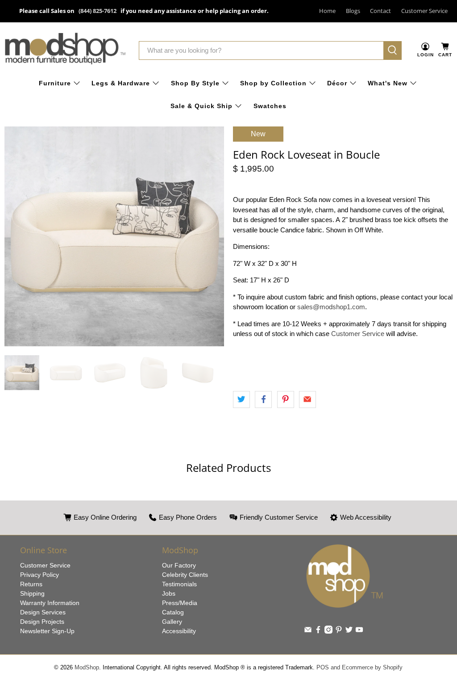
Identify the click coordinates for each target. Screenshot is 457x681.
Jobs (168, 593)
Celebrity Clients (185, 574)
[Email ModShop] (308, 631)
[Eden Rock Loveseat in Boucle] (114, 236)
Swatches (270, 105)
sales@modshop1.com (331, 307)
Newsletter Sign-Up (47, 631)
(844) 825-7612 (97, 11)
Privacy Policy (39, 574)
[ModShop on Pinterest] (339, 631)
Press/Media (179, 602)
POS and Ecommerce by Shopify (359, 667)
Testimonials (179, 584)
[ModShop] (65, 50)
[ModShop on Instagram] (328, 631)
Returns (31, 584)
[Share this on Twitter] (241, 399)
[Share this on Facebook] (263, 399)
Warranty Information (49, 602)
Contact (380, 11)
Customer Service (424, 11)
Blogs (353, 11)
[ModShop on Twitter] (349, 631)
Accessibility (179, 631)
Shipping (32, 593)
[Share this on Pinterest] (285, 399)
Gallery (172, 621)
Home (327, 11)
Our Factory (179, 565)
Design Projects (42, 621)
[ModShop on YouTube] (359, 631)
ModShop (87, 667)
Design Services (43, 612)
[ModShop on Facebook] (318, 631)
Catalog (173, 612)
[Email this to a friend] (307, 399)
